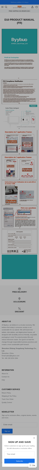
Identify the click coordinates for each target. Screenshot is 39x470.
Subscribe (19, 461)
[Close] (34, 438)
